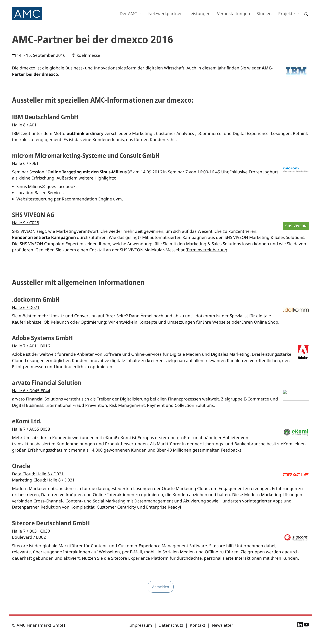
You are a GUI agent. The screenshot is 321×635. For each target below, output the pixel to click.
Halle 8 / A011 (25, 125)
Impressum (140, 625)
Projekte (286, 13)
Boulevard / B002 (29, 537)
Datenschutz (171, 625)
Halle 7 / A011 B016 (31, 346)
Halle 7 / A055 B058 (31, 429)
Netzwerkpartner (165, 13)
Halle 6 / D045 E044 (31, 390)
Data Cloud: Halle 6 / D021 (38, 474)
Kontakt (197, 625)
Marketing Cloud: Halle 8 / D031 (43, 480)
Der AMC (128, 13)
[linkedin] (300, 625)
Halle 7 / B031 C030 (31, 531)
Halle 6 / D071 (26, 307)
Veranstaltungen (233, 13)
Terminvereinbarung (206, 250)
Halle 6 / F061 (25, 163)
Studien (264, 13)
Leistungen (199, 13)
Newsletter (222, 625)
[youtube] (306, 625)
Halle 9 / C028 (25, 223)
